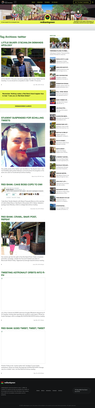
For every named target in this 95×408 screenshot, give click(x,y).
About (33, 2)
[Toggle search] (93, 2)
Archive (60, 390)
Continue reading (25, 172)
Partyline (47, 2)
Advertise (40, 2)
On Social (54, 2)
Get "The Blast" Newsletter (82, 2)
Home (38, 390)
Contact (55, 390)
